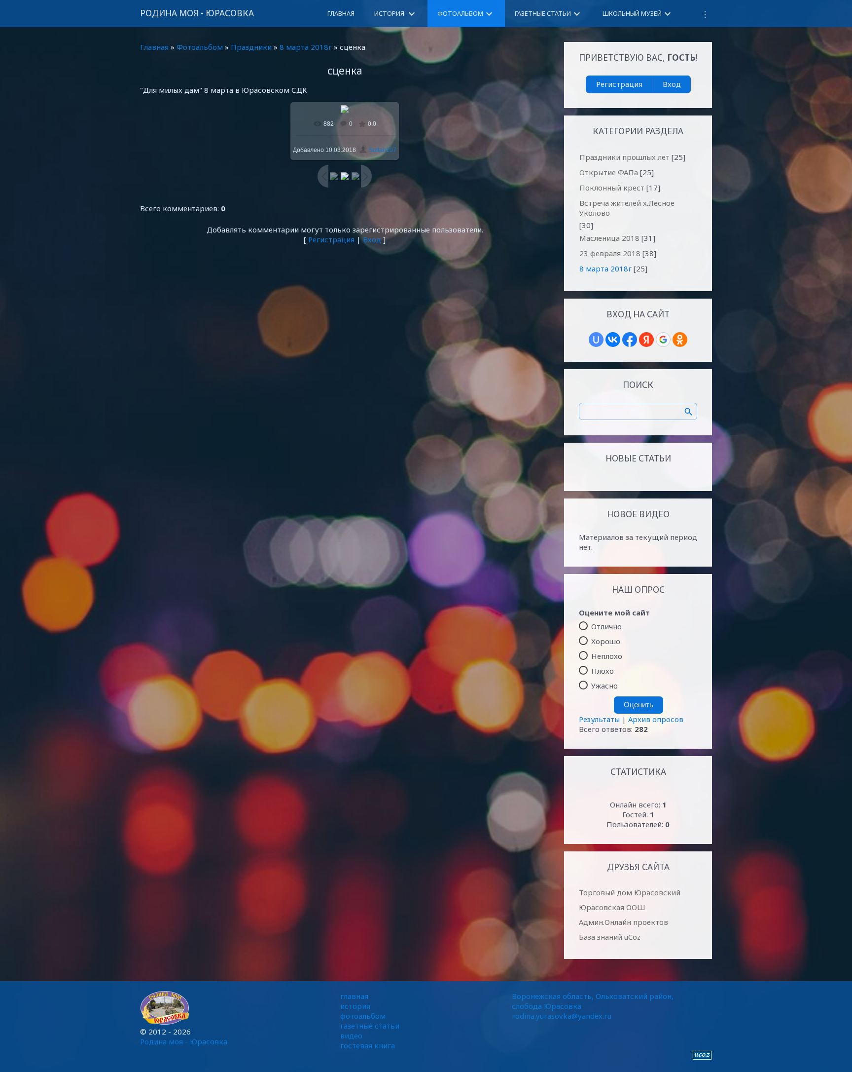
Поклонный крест (611, 187)
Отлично (606, 626)
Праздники (251, 47)
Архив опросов (655, 719)
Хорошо (605, 641)
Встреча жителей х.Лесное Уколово (626, 208)
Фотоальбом (200, 47)
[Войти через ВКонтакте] (612, 339)
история (355, 1006)
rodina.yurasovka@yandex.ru (561, 1016)
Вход (372, 239)
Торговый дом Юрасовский (629, 892)
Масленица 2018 (609, 238)
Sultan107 (382, 150)
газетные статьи (369, 1026)
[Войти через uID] (596, 339)
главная (354, 996)
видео (351, 1035)
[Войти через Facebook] (629, 339)
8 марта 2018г (306, 47)
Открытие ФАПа (608, 172)
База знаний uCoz (609, 937)
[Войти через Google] (663, 339)
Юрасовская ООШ (612, 907)
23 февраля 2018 (609, 253)
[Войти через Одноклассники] (680, 339)
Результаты (599, 719)
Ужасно (604, 685)
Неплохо (606, 656)
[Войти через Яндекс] (646, 339)
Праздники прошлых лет (624, 157)
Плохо (602, 671)
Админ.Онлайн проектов (623, 922)
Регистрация (331, 239)
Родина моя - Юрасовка (197, 13)
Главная (154, 47)
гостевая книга (367, 1045)
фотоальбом (363, 1016)
